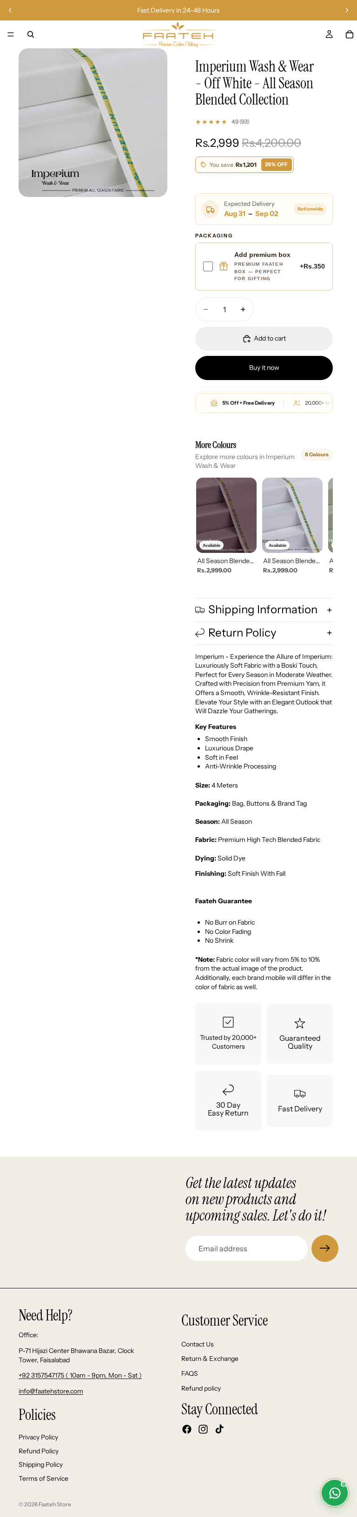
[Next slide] (347, 10)
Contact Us (197, 1344)
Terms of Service (43, 1478)
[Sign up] (324, 1248)
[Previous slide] (10, 10)
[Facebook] (186, 1429)
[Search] (30, 34)
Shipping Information (262, 609)
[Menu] (10, 34)
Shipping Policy (41, 1464)
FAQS (189, 1373)
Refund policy (201, 1388)
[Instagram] (203, 1429)
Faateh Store (55, 1504)
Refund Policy (39, 1451)
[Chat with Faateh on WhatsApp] (335, 1493)
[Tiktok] (219, 1429)
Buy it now (264, 367)
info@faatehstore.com (51, 1391)
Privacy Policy (38, 1437)
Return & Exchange (209, 1359)
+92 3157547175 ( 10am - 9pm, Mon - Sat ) (80, 1375)
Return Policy (242, 632)
